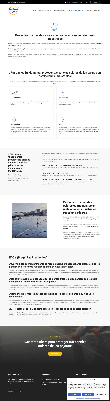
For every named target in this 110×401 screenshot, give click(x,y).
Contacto (89, 10)
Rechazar (88, 394)
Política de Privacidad (90, 398)
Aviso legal (97, 398)
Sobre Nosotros (44, 10)
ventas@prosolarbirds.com (18, 2)
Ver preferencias (101, 394)
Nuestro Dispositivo (60, 10)
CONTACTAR (96, 2)
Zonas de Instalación (74, 10)
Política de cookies (80, 398)
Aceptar (74, 394)
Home (34, 10)
